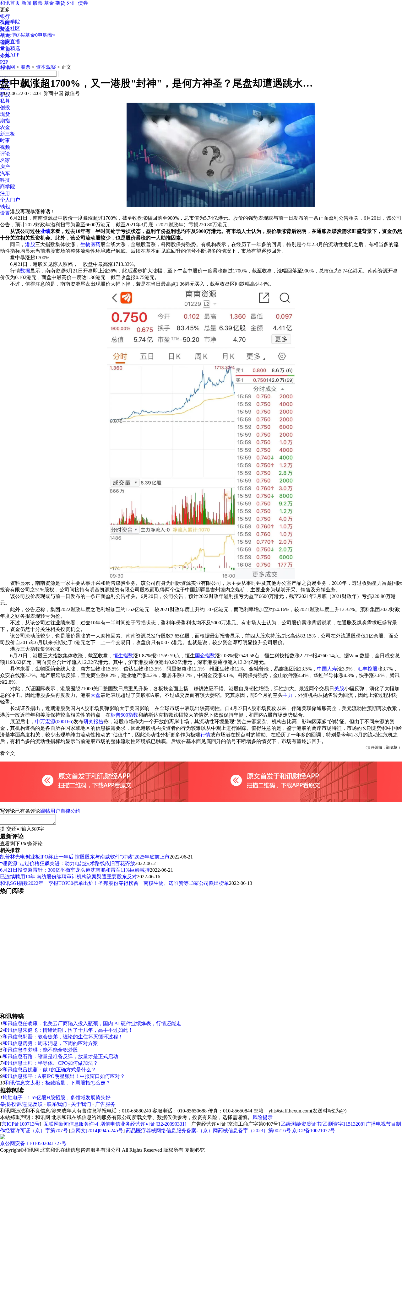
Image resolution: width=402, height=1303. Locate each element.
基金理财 (10, 35)
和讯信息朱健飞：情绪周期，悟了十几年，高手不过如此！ (68, 1030)
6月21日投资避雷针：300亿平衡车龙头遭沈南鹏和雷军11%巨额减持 (75, 870)
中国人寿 (327, 668)
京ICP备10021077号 (313, 1130)
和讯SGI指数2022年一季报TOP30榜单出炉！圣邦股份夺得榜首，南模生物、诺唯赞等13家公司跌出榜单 (114, 883)
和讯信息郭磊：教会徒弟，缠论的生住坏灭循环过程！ (63, 1036)
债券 (83, 3)
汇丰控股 (367, 668)
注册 (5, 193)
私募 (5, 101)
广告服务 (105, 1104)
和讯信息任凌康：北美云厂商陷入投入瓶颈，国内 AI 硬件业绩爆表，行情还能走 (92, 1023)
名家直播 (10, 41)
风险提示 (263, 1117)
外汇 (72, 3)
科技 (5, 180)
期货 (60, 3)
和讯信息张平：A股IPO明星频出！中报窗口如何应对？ (64, 1076)
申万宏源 (45, 721)
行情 (205, 734)
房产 (5, 167)
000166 (64, 721)
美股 (339, 688)
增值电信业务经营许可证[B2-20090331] (143, 1124)
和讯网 (7, 67)
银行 (5, 16)
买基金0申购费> (38, 35)
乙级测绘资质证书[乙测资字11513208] (323, 1124)
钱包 (5, 206)
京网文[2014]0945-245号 (97, 1130)
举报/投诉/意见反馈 (21, 1104)
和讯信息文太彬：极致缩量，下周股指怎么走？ (58, 1082)
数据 (25, 270)
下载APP (9, 54)
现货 (5, 114)
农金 (5, 127)
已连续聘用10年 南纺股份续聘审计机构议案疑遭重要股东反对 (68, 876)
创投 (5, 107)
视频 (5, 147)
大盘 (95, 695)
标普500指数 (124, 715)
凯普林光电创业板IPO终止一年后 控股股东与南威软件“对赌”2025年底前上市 (85, 856)
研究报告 (94, 721)
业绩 (45, 231)
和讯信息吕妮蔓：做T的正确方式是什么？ (49, 1069)
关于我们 (81, 1104)
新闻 (26, 3)
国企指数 (205, 655)
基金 (49, 3)
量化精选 (10, 48)
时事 (5, 140)
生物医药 (90, 244)
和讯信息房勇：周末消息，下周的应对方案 (50, 1043)
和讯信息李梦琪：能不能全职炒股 (40, 1050)
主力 (288, 695)
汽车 (5, 173)
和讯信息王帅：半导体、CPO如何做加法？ (50, 1063)
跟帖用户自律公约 (60, 811)
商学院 (7, 186)
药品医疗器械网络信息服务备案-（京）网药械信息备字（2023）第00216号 (208, 1130)
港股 (30, 244)
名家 (5, 160)
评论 (5, 153)
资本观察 (46, 67)
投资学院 (10, 21)
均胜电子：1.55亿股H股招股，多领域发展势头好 (57, 1097)
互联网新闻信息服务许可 (71, 1124)
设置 (5, 213)
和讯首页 (10, 3)
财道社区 (10, 28)
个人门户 (10, 199)
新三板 (7, 134)
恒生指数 (123, 655)
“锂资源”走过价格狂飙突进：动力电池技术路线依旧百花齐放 (67, 863)
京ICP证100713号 (21, 1124)
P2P (4, 62)
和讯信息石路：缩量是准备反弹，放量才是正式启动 (60, 1056)
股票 (38, 3)
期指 (5, 120)
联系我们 (57, 1104)
